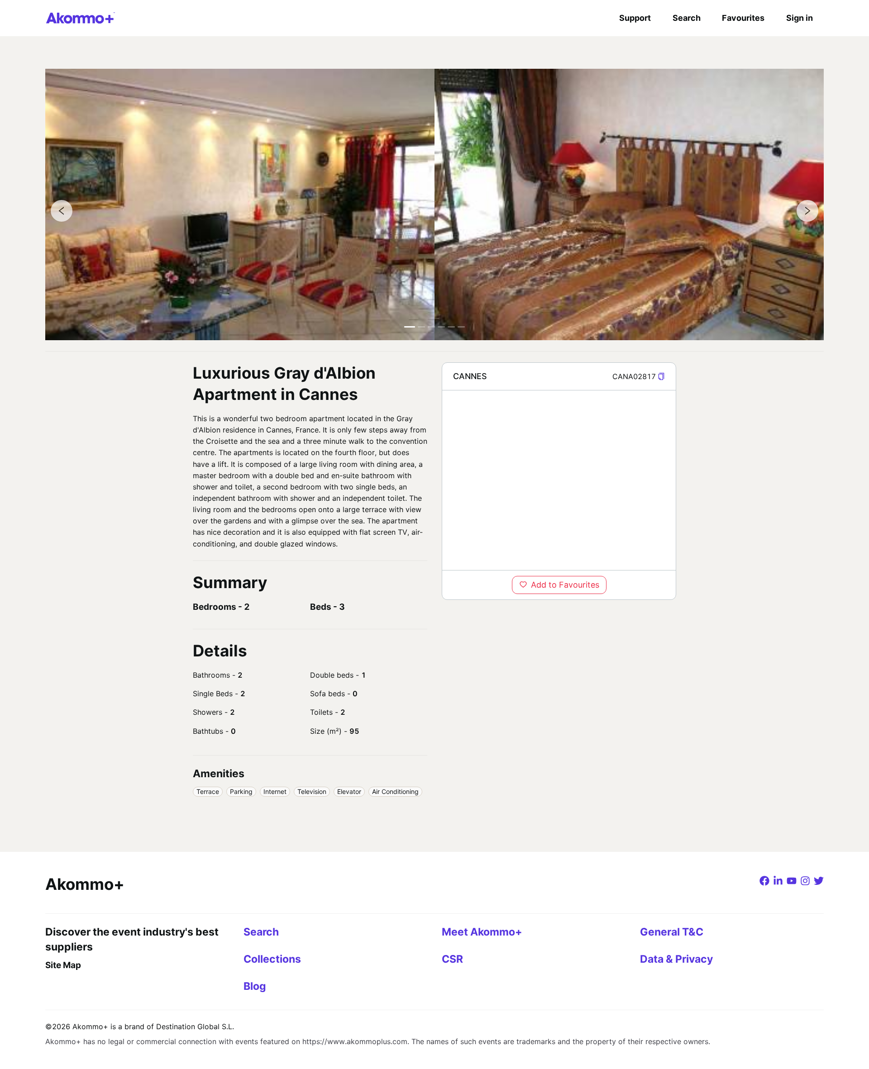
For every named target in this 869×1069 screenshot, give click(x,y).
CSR (452, 959)
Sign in (799, 18)
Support (635, 18)
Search (687, 18)
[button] (661, 376)
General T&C (671, 932)
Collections (272, 959)
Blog (255, 986)
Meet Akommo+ (482, 932)
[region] (559, 480)
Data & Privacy (676, 959)
